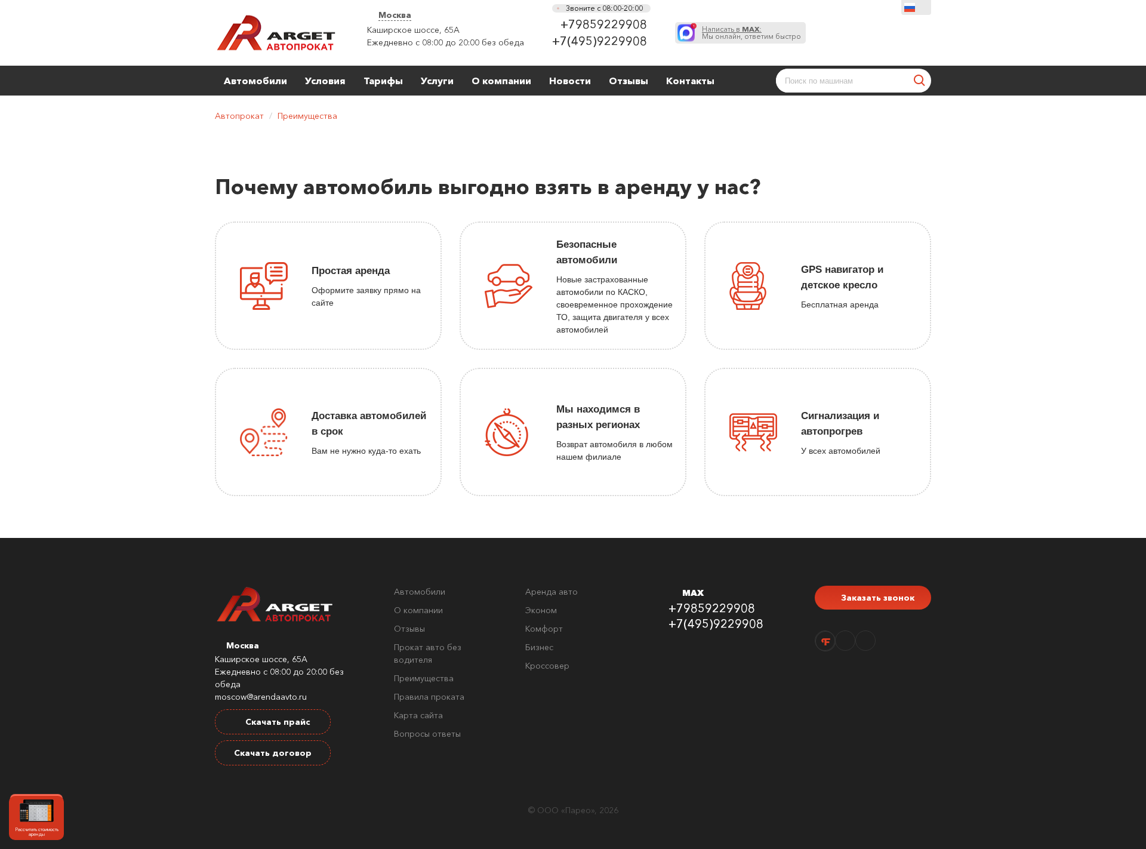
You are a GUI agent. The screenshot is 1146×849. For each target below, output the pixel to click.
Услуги (437, 81)
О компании (501, 81)
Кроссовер (547, 665)
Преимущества (307, 115)
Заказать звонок (876, 597)
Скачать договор (273, 753)
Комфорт (544, 628)
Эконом (541, 610)
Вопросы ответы (427, 733)
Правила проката (429, 696)
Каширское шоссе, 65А (413, 29)
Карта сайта (418, 715)
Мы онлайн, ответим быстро (751, 33)
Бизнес (539, 647)
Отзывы (628, 81)
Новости (570, 81)
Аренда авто (551, 591)
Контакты (690, 81)
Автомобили (255, 81)
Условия (325, 81)
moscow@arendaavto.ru (261, 696)
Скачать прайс (276, 721)
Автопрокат (239, 115)
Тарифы (383, 81)
